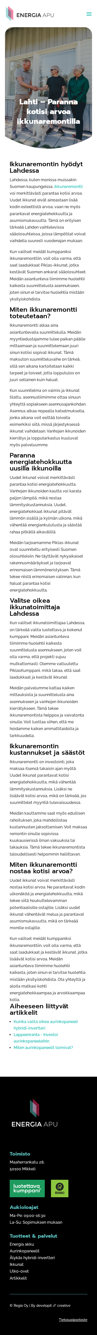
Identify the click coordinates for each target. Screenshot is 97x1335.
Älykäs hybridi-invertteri (32, 1257)
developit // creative (53, 1306)
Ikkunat (17, 1264)
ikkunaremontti (68, 186)
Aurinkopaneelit (25, 1251)
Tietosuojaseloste (73, 1320)
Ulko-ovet (19, 1271)
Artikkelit (18, 1278)
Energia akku (22, 1244)
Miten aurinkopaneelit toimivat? (43, 1047)
